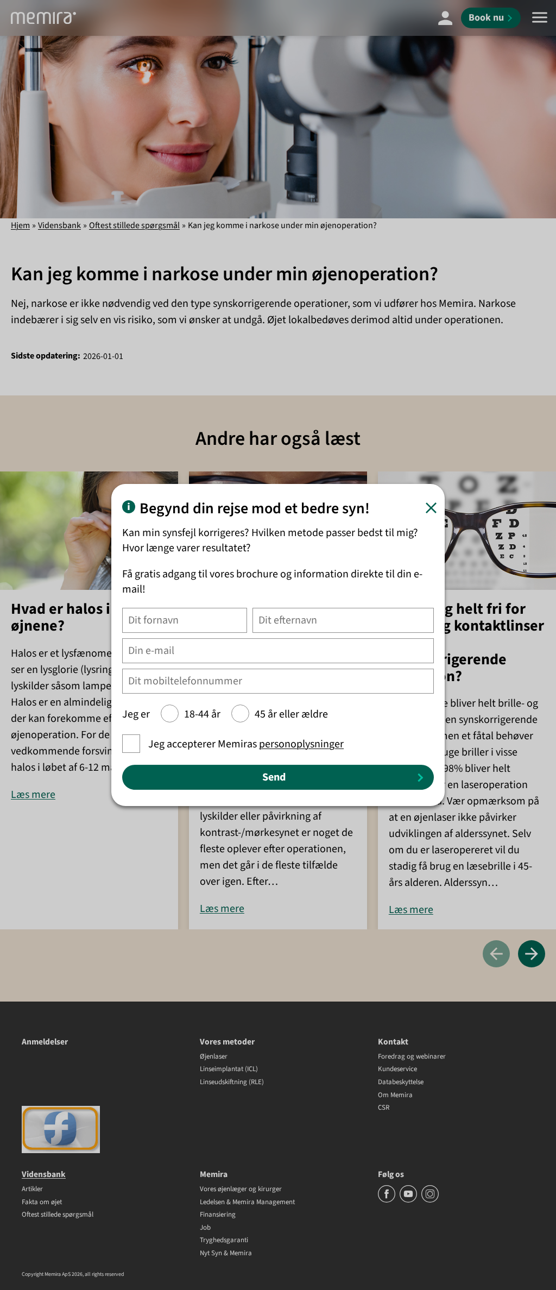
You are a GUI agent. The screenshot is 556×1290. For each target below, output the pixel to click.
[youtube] (409, 1200)
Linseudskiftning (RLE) (232, 1082)
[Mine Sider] (445, 18)
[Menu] (539, 18)
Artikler (32, 1189)
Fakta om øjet (42, 1202)
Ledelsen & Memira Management (247, 1202)
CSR (383, 1108)
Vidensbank (59, 225)
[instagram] (430, 1200)
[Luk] (431, 507)
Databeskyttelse (401, 1082)
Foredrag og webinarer (412, 1057)
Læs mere (33, 794)
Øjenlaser (214, 1057)
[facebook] (387, 1200)
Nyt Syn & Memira (226, 1253)
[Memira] (43, 18)
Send (274, 777)
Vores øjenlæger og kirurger (241, 1189)
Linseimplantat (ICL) (229, 1069)
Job (205, 1228)
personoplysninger (301, 744)
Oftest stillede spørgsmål (134, 225)
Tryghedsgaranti (224, 1240)
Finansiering (218, 1215)
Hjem (20, 225)
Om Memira (395, 1095)
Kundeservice (397, 1069)
